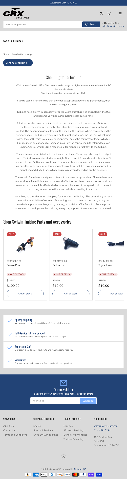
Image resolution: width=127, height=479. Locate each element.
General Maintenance (75, 434)
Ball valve (58, 265)
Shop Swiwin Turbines (45, 434)
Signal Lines (105, 265)
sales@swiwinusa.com (113, 26)
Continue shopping (16, 62)
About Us (8, 426)
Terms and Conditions (15, 434)
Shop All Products (43, 430)
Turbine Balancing (74, 439)
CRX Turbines (14, 261)
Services (68, 426)
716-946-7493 (102, 430)
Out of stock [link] (25, 293)
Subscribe (88, 400)
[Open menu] (120, 13)
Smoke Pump (14, 265)
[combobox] (52, 24)
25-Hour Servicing (74, 430)
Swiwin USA (80, 469)
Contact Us (9, 430)
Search (93, 24)
